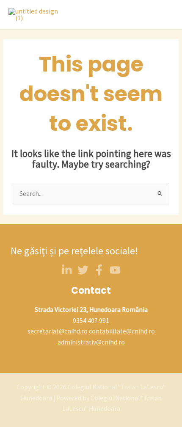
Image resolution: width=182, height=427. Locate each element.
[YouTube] (115, 269)
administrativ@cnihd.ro (91, 342)
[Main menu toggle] (165, 15)
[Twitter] (82, 269)
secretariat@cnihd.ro (58, 331)
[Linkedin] (66, 269)
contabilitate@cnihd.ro (122, 331)
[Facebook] (99, 269)
